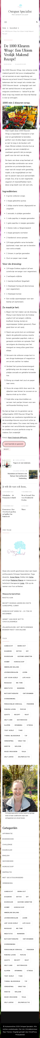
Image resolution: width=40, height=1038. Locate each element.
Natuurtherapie (11, 693)
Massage (8, 683)
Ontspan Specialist (20, 11)
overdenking (9, 699)
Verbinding (7, 883)
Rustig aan (7, 598)
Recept (6, 449)
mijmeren (20, 688)
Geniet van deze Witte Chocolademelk (13, 620)
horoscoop (19, 662)
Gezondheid (8, 40)
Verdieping (8, 741)
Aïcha (9, 64)
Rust (27, 715)
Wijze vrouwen (10, 752)
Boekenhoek (8, 839)
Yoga (24, 752)
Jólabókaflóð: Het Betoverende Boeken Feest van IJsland (17, 628)
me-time (19, 683)
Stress (30, 725)
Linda (22, 583)
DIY (27, 651)
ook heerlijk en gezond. (14, 444)
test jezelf (9, 730)
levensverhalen (11, 672)
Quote (7, 715)
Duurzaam (8, 656)
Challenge (7, 844)
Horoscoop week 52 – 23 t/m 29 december (17, 612)
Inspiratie (7, 872)
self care (8, 720)
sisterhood (22, 720)
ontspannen (28, 693)
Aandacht (8, 646)
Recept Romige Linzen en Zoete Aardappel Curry (16, 604)
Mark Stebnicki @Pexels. (17, 437)
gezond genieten (24, 656)
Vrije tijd (22, 741)
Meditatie (8, 688)
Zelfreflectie (24, 757)
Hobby (7, 662)
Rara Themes (7, 1032)
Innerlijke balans (11, 667)
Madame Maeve (17, 580)
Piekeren (30, 704)
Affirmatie (7, 833)
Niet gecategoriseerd (12, 878)
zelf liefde (8, 757)
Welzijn (18, 746)
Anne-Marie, (15, 577)
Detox (19, 651)
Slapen (7, 725)
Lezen (25, 672)
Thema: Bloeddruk (12, 736)
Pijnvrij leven (10, 709)
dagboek (8, 651)
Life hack (26, 678)
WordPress (33, 1032)
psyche (23, 709)
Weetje (7, 746)
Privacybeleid (20, 1035)
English (6, 856)
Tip (26, 736)
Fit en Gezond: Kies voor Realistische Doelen (28, 498)
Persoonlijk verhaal (13, 704)
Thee (20, 730)
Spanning (18, 725)
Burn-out (22, 646)
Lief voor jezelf (11, 678)
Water (23, 509)
